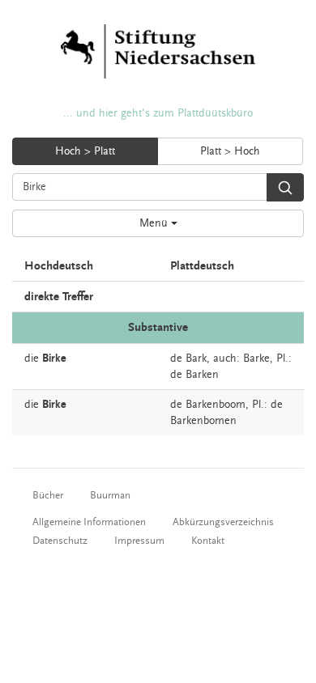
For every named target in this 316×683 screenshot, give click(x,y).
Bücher (47, 495)
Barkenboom (216, 404)
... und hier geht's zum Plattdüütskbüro (158, 113)
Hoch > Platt (85, 151)
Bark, (198, 358)
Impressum (139, 540)
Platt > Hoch (230, 151)
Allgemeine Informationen (89, 522)
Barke (256, 358)
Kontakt (207, 540)
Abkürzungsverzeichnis (223, 522)
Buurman (110, 495)
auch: (226, 358)
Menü (155, 223)
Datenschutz (60, 540)
